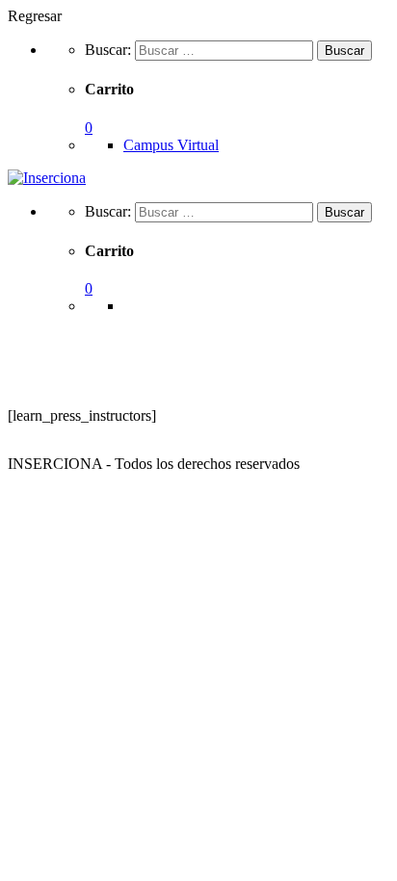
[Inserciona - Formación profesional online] (47, 177)
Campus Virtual (171, 145)
